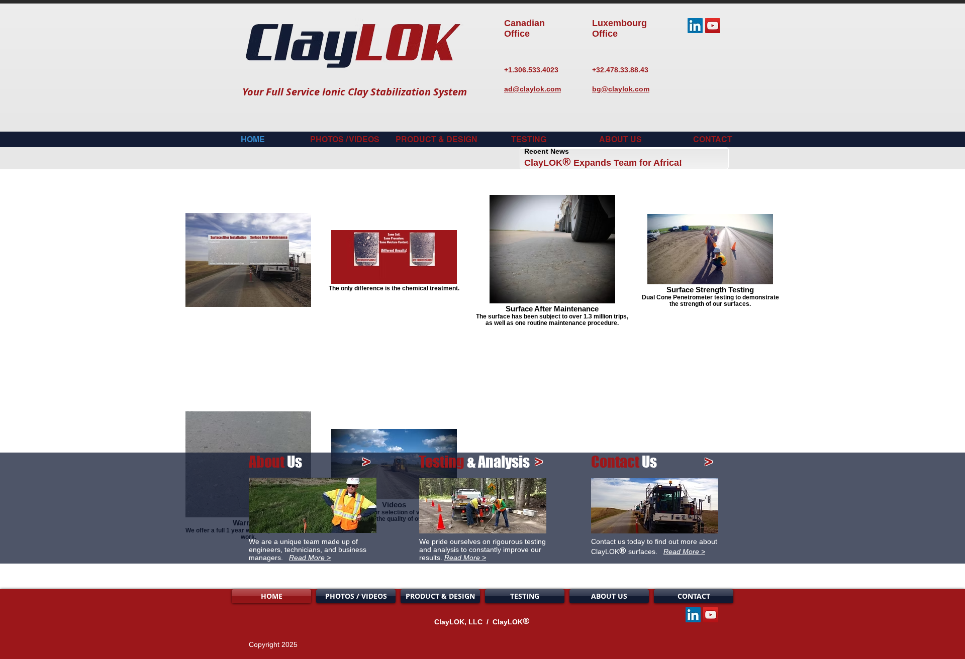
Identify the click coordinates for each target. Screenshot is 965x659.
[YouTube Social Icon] (712, 25)
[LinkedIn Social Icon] (695, 25)
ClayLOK (543, 163)
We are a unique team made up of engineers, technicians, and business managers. (307, 549)
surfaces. (644, 551)
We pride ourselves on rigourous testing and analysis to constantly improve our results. (482, 549)
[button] (436, 139)
